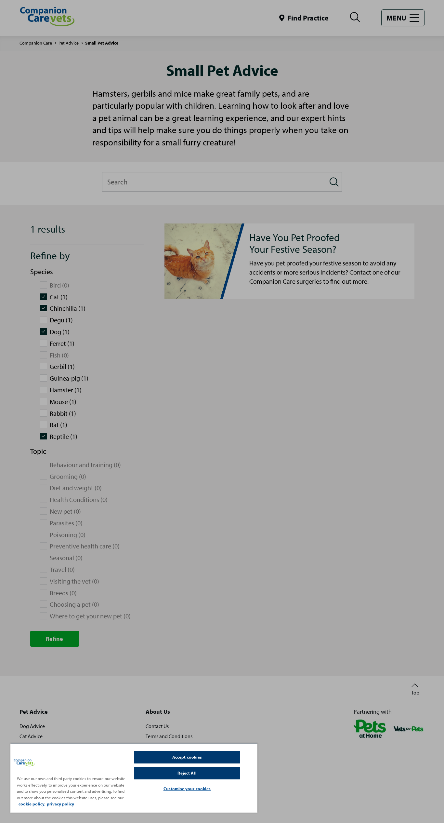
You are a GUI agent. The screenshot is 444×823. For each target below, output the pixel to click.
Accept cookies (187, 757)
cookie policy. (32, 803)
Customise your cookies (187, 788)
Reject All (186, 773)
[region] (133, 778)
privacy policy (60, 803)
